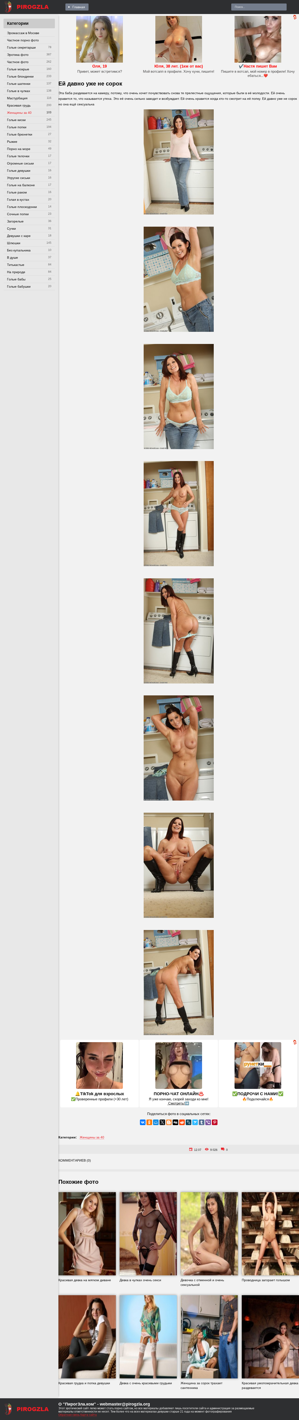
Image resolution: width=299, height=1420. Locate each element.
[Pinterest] (214, 1122)
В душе (12, 257)
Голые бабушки (19, 286)
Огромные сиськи (20, 163)
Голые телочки (18, 156)
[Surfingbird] (195, 1122)
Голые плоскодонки (22, 207)
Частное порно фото (23, 40)
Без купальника (19, 250)
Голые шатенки (18, 84)
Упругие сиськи (18, 178)
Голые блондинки (20, 76)
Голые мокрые (18, 69)
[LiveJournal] (188, 1122)
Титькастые (15, 265)
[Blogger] (169, 1122)
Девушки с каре (19, 236)
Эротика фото (17, 55)
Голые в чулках (18, 91)
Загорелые (15, 221)
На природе (16, 272)
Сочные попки (18, 214)
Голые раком (17, 192)
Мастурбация (17, 98)
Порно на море (18, 149)
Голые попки (16, 127)
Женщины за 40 (19, 112)
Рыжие (12, 141)
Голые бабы (16, 279)
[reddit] (182, 1122)
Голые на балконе (21, 185)
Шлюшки (13, 243)
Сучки (11, 228)
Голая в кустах (18, 199)
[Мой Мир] (156, 1122)
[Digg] (175, 1122)
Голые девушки (18, 170)
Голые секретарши (21, 47)
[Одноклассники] (149, 1122)
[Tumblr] (201, 1122)
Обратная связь (69, 1414)
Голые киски (16, 120)
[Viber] (208, 1122)
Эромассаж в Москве (23, 33)
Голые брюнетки (19, 134)
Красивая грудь (19, 105)
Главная (78, 7)
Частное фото (17, 62)
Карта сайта (88, 1414)
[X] (162, 1122)
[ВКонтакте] (143, 1122)
